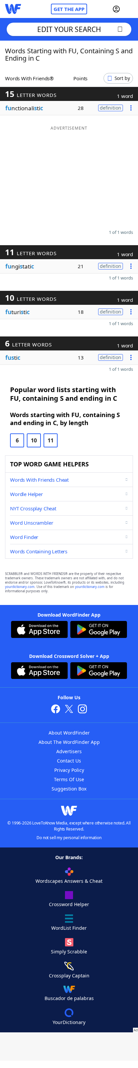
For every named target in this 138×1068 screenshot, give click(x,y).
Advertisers (69, 751)
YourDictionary (69, 1022)
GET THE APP (69, 9)
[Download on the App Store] (39, 630)
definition (110, 108)
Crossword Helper (69, 904)
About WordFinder (69, 733)
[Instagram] (82, 710)
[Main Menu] (130, 9)
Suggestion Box (69, 789)
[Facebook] (55, 710)
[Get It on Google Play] (98, 630)
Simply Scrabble (69, 951)
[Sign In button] (116, 9)
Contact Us (69, 761)
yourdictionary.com (19, 587)
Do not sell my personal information (69, 837)
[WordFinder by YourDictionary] (13, 9)
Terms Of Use (69, 779)
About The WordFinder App (69, 742)
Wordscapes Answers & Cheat (69, 881)
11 (51, 440)
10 (34, 440)
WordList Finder (69, 928)
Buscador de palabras (69, 998)
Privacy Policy (69, 770)
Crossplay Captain (69, 975)
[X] (69, 710)
